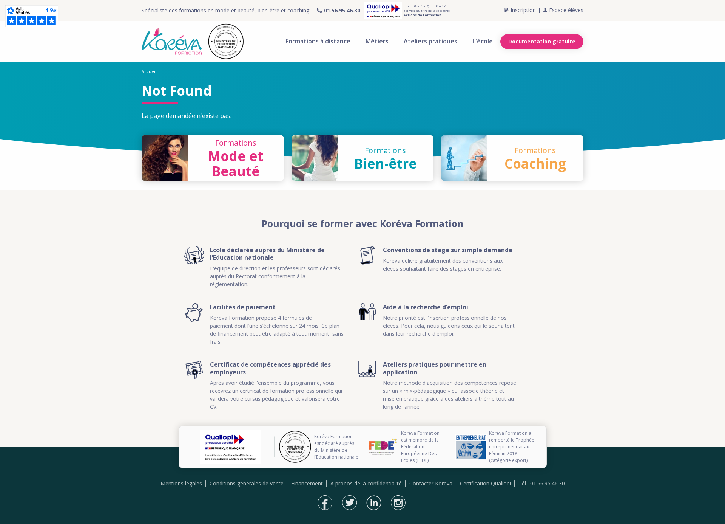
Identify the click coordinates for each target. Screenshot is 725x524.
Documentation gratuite (541, 41)
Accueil (149, 71)
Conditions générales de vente (247, 483)
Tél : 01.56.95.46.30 (541, 483)
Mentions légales (181, 483)
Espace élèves (566, 10)
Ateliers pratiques (430, 41)
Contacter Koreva (430, 483)
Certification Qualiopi (485, 483)
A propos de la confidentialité (366, 483)
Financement (307, 483)
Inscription (523, 10)
